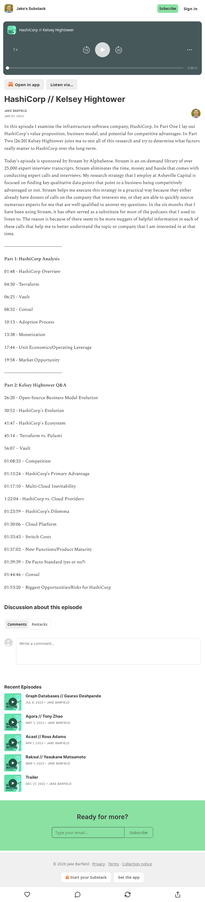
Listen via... (61, 84)
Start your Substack (88, 877)
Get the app (129, 877)
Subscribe (167, 8)
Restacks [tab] (39, 624)
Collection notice (137, 863)
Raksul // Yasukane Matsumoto (56, 756)
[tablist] (27, 624)
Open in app (27, 84)
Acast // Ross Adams (46, 736)
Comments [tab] (16, 624)
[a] (13, 702)
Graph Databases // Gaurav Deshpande (63, 695)
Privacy (98, 863)
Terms (113, 863)
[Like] (27, 894)
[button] (15, 50)
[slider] (95, 68)
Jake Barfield (15, 111)
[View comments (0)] (78, 894)
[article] (102, 701)
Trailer (32, 777)
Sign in (191, 8)
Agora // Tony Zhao (44, 716)
